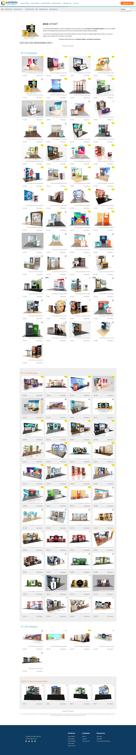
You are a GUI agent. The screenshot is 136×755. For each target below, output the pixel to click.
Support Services (56, 3)
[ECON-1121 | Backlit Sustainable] (103, 86)
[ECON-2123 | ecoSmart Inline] (33, 406)
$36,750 (72, 461)
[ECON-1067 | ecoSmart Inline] (33, 307)
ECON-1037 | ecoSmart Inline (59, 161)
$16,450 (25, 75)
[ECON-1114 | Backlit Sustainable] (80, 219)
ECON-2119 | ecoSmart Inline (59, 525)
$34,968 (96, 439)
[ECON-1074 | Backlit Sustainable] (103, 174)
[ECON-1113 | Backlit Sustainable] (103, 152)
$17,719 (25, 97)
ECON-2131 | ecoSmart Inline (35, 393)
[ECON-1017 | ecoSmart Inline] (33, 86)
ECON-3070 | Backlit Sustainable (82, 646)
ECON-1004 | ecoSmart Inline (106, 338)
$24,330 (48, 164)
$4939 (95, 704)
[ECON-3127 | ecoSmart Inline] (103, 637)
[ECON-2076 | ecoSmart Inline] (80, 538)
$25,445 (48, 461)
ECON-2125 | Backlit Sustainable (35, 437)
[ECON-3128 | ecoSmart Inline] (33, 637)
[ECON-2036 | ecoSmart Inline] (80, 583)
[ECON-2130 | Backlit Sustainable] (56, 384)
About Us (84, 736)
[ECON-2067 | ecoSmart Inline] (56, 561)
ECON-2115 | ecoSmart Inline (83, 613)
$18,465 (25, 318)
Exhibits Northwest (9, 3)
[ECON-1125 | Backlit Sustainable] (103, 130)
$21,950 (72, 119)
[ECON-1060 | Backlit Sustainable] (33, 174)
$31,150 (72, 550)
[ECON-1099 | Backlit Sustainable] (80, 174)
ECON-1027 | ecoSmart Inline (83, 338)
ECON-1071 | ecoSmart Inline (106, 249)
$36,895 (25, 506)
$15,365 (96, 75)
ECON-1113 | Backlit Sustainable (106, 161)
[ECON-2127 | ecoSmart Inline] (56, 406)
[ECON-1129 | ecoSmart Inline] (80, 108)
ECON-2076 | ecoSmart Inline (83, 547)
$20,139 (48, 208)
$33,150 (96, 528)
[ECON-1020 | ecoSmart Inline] (33, 285)
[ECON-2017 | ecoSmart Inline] (103, 406)
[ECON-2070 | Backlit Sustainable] (103, 450)
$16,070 (96, 318)
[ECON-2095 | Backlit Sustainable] (80, 450)
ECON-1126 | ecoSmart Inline (59, 249)
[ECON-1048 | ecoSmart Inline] (33, 241)
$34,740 (96, 594)
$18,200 (48, 318)
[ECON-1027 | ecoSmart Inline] (80, 329)
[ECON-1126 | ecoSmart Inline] (56, 241)
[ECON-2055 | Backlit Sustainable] (56, 472)
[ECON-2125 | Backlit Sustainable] (33, 428)
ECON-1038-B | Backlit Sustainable (34, 161)
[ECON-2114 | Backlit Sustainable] (33, 472)
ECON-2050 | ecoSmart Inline (106, 569)
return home (128, 10)
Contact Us (84, 739)
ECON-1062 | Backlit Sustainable (106, 205)
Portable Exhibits (45, 3)
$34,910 (96, 119)
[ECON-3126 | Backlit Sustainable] (56, 637)
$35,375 (25, 484)
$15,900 (25, 363)
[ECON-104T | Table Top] (103, 692)
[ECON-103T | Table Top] (80, 692)
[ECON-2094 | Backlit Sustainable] (80, 494)
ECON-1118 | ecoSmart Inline (59, 271)
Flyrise (35, 738)
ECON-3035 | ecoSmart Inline (35, 668)
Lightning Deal (53, 9)
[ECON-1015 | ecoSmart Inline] (33, 351)
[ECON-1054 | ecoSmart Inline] (103, 307)
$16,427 (25, 142)
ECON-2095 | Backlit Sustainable (82, 459)
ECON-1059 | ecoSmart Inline (35, 338)
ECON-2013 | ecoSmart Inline (35, 613)
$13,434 (48, 252)
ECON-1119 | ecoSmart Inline (35, 271)
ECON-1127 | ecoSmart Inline (83, 249)
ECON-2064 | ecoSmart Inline (35, 569)
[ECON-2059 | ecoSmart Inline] (80, 561)
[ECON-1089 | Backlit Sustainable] (80, 152)
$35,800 (96, 395)
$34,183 (48, 484)
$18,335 (72, 75)
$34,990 (25, 572)
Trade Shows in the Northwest (103, 741)
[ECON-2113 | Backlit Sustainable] (80, 472)
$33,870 (48, 572)
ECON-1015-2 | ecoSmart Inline (82, 316)
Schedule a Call (127, 3)
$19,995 (72, 252)
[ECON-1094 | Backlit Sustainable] (103, 219)
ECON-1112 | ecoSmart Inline (106, 271)
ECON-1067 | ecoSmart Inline (35, 316)
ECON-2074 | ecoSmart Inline (106, 547)
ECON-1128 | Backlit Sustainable (82, 139)
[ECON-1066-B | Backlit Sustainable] (33, 64)
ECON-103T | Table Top (84, 701)
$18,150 (25, 208)
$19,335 (72, 230)
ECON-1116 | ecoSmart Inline (83, 271)
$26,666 (25, 550)
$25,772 (25, 461)
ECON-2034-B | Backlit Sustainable (34, 459)
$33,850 (48, 395)
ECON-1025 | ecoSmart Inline (35, 117)
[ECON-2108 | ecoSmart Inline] (33, 538)
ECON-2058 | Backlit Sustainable (58, 437)
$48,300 (25, 439)
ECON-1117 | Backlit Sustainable (58, 95)
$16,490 (96, 142)
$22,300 (96, 164)
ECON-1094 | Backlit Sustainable (106, 227)
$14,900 (72, 164)
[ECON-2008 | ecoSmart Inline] (33, 583)
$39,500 (72, 484)
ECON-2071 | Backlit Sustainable (106, 481)
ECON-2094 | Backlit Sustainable (82, 503)
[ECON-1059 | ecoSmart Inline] (33, 329)
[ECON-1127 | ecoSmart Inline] (80, 241)
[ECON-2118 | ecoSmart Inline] (80, 516)
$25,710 (72, 528)
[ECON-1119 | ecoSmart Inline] (33, 263)
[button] (49, 43)
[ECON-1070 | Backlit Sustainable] (56, 196)
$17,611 (72, 296)
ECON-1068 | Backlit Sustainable (82, 73)
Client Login (99, 736)
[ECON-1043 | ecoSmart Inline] (56, 329)
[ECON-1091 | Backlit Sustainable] (56, 174)
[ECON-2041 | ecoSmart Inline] (56, 583)
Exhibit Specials (43, 9)
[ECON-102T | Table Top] (56, 692)
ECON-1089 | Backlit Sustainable (82, 161)
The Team (75, 3)
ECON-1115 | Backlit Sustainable (82, 95)
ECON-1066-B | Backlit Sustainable (34, 73)
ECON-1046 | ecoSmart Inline (59, 316)
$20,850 (72, 318)
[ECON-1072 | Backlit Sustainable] (80, 196)
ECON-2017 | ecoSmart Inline (106, 415)
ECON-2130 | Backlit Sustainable (58, 393)
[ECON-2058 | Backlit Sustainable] (56, 428)
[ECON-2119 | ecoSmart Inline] (56, 516)
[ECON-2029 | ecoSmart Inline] (103, 605)
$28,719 (96, 417)
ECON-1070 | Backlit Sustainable (58, 205)
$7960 (48, 296)
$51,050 (25, 417)
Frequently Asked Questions (67, 39)
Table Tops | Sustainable (40, 42)
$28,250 (48, 439)
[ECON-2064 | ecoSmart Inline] (33, 561)
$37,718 (72, 594)
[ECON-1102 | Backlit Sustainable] (33, 130)
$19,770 (25, 252)
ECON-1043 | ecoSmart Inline (59, 338)
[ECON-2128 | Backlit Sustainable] (103, 384)
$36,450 (48, 506)
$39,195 (48, 649)
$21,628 (48, 75)
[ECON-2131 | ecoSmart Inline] (33, 384)
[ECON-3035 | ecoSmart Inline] (33, 660)
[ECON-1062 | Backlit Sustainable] (103, 196)
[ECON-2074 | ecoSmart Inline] (103, 538)
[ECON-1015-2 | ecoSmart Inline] (80, 307)
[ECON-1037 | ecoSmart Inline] (56, 152)
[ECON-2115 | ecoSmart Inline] (80, 605)
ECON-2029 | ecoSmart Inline (106, 613)
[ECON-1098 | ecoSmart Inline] (80, 285)
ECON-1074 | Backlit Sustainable (106, 183)
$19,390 (48, 230)
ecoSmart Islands (80, 39)
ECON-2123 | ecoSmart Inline (35, 415)
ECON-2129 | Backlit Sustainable (82, 393)
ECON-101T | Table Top (37, 701)
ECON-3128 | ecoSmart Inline (35, 646)
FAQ (37, 9)
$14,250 (72, 208)
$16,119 (25, 616)
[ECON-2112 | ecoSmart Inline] (103, 516)
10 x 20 (26, 42)
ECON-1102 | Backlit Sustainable (35, 139)
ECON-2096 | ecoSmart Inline (59, 547)
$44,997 (72, 439)
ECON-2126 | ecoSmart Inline (83, 415)
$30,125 (25, 528)
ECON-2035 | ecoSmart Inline (106, 591)
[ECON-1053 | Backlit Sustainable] (33, 219)
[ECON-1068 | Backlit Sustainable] (80, 64)
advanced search (123, 10)
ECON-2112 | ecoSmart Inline (106, 525)
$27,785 (72, 142)
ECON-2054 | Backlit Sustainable (35, 503)
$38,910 (96, 484)
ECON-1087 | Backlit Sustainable (106, 73)
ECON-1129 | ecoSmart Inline (83, 117)
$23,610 (48, 142)
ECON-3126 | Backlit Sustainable (58, 646)
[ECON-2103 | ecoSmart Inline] (103, 428)
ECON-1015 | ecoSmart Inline (35, 360)
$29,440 (72, 572)
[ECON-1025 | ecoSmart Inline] (33, 108)
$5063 (71, 704)
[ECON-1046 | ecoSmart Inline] (56, 307)
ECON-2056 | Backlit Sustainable (58, 503)
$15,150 (25, 164)
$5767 (24, 704)
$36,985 (96, 506)
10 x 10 (21, 42)
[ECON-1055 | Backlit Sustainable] (56, 219)
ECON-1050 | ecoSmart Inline (106, 294)
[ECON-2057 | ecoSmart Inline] (103, 494)
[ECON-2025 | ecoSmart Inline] (56, 605)
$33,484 (25, 594)
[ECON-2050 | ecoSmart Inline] (103, 561)
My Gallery (8, 9)
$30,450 (48, 119)
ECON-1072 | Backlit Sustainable (82, 205)
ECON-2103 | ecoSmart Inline (106, 437)
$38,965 (72, 417)
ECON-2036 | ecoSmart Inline (83, 591)
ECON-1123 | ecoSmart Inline (59, 117)
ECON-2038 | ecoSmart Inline (83, 437)
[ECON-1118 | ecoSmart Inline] (56, 263)
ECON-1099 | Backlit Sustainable (82, 183)
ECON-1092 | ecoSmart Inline (59, 139)
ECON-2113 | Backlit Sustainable (82, 481)
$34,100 (48, 550)
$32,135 (25, 671)
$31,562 (72, 395)
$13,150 (72, 97)
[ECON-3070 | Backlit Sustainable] (80, 637)
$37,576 (48, 417)
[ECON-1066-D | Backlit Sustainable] (33, 196)
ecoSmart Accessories (94, 39)
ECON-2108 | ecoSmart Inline (35, 547)
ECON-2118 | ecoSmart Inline (83, 525)
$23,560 (48, 616)
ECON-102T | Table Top (61, 701)
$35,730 (72, 506)
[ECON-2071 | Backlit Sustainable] (103, 472)
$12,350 (25, 296)
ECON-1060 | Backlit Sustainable (35, 183)
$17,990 (25, 119)
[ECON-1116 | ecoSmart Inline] (80, 263)
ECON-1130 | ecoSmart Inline (106, 117)
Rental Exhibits (35, 3)
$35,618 (48, 528)
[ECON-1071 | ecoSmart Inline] (103, 241)
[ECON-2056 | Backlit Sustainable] (56, 494)
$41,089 (96, 649)
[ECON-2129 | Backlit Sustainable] (80, 384)
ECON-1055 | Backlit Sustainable (58, 227)
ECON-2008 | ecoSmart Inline (35, 591)
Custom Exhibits (25, 3)
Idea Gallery (99, 739)
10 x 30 (31, 42)
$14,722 (25, 340)
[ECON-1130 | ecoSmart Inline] (103, 108)
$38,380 (72, 616)
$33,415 (96, 550)
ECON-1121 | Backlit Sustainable (106, 95)
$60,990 (25, 395)
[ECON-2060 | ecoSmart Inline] (33, 516)
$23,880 (96, 572)
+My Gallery (39, 75)
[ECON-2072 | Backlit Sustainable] (56, 450)
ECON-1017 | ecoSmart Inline (35, 95)
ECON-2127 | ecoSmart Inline (59, 415)
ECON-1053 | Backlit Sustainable (35, 227)
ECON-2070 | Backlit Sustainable (106, 459)
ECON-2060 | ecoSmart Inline (35, 525)
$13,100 (72, 340)
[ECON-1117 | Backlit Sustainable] (56, 86)
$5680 (48, 704)
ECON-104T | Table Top (108, 701)
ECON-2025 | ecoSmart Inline (59, 613)
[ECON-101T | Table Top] (33, 692)
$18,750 (96, 97)
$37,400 (25, 274)
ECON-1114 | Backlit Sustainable (82, 227)
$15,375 (25, 230)
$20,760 (96, 274)
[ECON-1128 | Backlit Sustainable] (80, 130)
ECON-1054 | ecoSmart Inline (106, 316)
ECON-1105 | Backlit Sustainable (58, 73)
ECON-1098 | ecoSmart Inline (83, 294)
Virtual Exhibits (71, 743)
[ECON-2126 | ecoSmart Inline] (80, 406)
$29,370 (48, 594)
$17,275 (48, 274)
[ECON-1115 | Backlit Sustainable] (80, 86)
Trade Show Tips (67, 3)
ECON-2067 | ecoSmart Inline (59, 569)
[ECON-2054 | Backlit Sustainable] (33, 494)
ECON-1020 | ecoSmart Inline (35, 294)
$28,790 (96, 616)
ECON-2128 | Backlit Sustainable (106, 393)
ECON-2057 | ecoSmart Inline (106, 503)
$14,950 (96, 340)
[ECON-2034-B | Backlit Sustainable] (33, 450)
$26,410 (96, 461)
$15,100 (72, 274)
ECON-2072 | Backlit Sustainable (58, 459)
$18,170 (48, 340)
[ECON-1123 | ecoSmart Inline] (56, 108)
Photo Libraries (18, 9)
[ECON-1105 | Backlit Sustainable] (56, 64)
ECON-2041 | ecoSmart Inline (59, 591)
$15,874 (96, 208)
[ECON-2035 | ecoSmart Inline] (103, 583)
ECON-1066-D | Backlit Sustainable (34, 205)
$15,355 (25, 186)
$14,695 (96, 230)
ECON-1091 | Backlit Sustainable (58, 183)
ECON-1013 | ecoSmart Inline (59, 294)
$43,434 (72, 649)
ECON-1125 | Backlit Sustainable (106, 139)
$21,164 (48, 186)
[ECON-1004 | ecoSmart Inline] (103, 329)
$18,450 (72, 186)
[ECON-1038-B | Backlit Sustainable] (33, 152)
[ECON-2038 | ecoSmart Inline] (80, 428)
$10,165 (96, 296)
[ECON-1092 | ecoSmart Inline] (56, 130)
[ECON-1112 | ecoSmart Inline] (103, 263)
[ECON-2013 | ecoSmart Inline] (33, 605)
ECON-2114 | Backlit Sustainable (35, 481)
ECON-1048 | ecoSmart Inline (35, 249)
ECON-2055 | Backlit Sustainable (58, 481)
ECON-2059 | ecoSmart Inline (83, 569)
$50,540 (25, 649)
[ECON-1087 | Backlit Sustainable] (103, 64)
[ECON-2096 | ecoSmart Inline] (56, 538)
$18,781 (48, 97)
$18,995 (96, 252)
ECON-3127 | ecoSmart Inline (106, 646)
